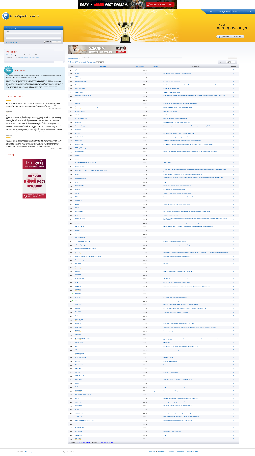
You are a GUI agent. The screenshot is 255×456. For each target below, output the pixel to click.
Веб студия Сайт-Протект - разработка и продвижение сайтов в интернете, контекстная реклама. (188, 144)
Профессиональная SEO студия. (171, 390)
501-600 (106, 442)
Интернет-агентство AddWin (170, 372)
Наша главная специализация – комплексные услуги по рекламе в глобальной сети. (184, 308)
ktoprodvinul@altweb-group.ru (71, 452)
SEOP (77, 77)
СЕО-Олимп (78, 431)
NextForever (78, 402)
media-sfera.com (79, 353)
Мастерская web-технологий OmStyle (85, 248)
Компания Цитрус (80, 126)
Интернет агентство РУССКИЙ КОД (85, 162)
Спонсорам (180, 451)
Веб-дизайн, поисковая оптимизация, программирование (177, 405)
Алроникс (78, 297)
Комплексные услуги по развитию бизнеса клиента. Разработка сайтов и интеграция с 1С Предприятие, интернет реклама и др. (195, 252)
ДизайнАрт (78, 122)
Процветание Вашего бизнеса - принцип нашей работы (177, 122)
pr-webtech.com (79, 427)
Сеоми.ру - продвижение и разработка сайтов (175, 118)
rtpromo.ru (78, 424)
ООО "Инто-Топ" (79, 100)
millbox (77, 383)
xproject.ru (78, 289)
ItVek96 (77, 182)
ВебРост (77, 361)
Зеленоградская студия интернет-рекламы (174, 260)
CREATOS (78, 311)
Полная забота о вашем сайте (171, 88)
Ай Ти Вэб (78, 304)
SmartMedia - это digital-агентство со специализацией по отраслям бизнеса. (182, 140)
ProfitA (77, 215)
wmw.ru (77, 409)
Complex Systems (80, 111)
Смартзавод (78, 327)
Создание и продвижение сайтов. (171, 92)
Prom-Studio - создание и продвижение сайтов (175, 234)
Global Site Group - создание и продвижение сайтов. (176, 278)
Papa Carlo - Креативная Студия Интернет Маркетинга (91, 170)
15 (233, 252)
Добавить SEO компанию (230, 36)
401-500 (101, 442)
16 (233, 319)
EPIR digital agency (80, 148)
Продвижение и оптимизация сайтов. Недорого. (175, 387)
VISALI (77, 282)
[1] (6, 100)
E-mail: (7, 31)
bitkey (76, 301)
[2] (7, 100)
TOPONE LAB (79, 416)
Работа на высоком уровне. (170, 148)
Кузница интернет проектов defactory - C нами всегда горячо (178, 133)
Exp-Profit (78, 263)
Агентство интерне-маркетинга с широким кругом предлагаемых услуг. (181, 223)
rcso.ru (77, 207)
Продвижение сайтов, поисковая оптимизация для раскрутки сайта (180, 346)
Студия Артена (79, 226)
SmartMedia (78, 140)
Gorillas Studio (79, 137)
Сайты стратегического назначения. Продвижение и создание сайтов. (181, 416)
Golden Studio (79, 92)
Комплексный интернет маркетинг (172, 431)
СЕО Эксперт (79, 413)
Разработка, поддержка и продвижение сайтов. (175, 297)
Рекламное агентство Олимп (83, 95)
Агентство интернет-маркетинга (171, 81)
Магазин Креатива (80, 178)
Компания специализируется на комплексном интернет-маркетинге (180, 398)
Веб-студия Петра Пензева (83, 394)
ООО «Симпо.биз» (80, 376)
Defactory (77, 133)
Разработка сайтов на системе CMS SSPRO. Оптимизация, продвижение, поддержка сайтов (186, 286)
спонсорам (247, 12)
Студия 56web (79, 365)
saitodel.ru (78, 129)
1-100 (78, 442)
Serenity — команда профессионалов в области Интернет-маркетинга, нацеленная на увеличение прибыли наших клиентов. (195, 84)
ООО (76, 346)
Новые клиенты (79, 151)
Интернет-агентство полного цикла (172, 438)
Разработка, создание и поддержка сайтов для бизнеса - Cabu (179, 196)
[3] (8, 100)
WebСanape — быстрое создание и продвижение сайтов (177, 379)
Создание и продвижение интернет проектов (174, 100)
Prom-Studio (78, 234)
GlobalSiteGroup (79, 278)
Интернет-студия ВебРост (170, 361)
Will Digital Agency (80, 237)
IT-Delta (77, 252)
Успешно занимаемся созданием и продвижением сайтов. (178, 364)
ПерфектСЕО (79, 390)
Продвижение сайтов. (168, 182)
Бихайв (77, 174)
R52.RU (77, 271)
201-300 (88, 442)
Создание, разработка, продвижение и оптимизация (176, 204)
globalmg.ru (78, 200)
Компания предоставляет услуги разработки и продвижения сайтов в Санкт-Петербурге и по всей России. (190, 151)
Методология (162, 451)
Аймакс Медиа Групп (81, 245)
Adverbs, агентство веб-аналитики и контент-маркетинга (177, 115)
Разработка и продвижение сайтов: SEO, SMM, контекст (177, 256)
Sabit (76, 316)
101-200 (83, 442)
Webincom (78, 438)
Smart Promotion (79, 186)
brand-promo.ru (79, 267)
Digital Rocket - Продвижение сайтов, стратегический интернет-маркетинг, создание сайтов (186, 211)
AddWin (77, 372)
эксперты (236, 12)
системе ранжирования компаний (29, 58)
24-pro (77, 204)
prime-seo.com (79, 70)
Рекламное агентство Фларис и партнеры (87, 107)
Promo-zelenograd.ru (81, 260)
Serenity (77, 85)
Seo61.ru (77, 193)
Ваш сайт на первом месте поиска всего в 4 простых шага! (178, 271)
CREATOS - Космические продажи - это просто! (175, 312)
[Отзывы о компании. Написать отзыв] (75, 78)
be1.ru (77, 159)
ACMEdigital (78, 435)
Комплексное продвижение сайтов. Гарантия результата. (177, 420)
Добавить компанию (192, 451)
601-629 (111, 442)
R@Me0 (77, 230)
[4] (9, 100)
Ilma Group (78, 323)
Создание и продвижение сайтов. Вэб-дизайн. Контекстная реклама (180, 304)
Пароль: (8, 36)
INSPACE (77, 73)
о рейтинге (212, 12)
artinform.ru (78, 334)
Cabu (76, 196)
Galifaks (77, 103)
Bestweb (77, 330)
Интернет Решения (80, 357)
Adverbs (77, 115)
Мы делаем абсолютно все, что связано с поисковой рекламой (179, 435)
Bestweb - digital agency (169, 330)
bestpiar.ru (78, 293)
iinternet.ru (78, 274)
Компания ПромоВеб (81, 81)
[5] (10, 100)
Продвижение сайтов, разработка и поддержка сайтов (177, 73)
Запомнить (48, 41)
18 (233, 275)
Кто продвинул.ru (20, 16)
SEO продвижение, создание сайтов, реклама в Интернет (178, 413)
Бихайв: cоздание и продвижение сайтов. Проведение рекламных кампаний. (182, 174)
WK (76, 350)
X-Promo (77, 223)
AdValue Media (79, 166)
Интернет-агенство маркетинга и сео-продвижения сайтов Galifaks (180, 103)
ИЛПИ (77, 398)
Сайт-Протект (79, 144)
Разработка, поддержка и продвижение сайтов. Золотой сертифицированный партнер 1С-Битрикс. (188, 126)
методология (224, 12)
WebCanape (78, 379)
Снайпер (77, 308)
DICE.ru (77, 189)
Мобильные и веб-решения (170, 111)
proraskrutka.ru (79, 319)
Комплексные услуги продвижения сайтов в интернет (177, 185)
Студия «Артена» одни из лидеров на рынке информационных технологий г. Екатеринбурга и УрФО (188, 226)
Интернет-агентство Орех (82, 338)
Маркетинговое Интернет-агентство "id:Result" (88, 256)
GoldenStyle (78, 405)
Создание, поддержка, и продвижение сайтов (174, 402)
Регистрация (9, 40)
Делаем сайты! (167, 162)
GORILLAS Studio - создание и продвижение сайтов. (176, 137)
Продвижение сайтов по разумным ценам (174, 189)
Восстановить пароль (11, 42)
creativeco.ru (78, 155)
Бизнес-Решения (80, 218)
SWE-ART (78, 286)
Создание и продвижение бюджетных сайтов (174, 350)
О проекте (152, 451)
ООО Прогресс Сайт (81, 118)
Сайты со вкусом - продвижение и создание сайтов (176, 282)
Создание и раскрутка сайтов (170, 215)
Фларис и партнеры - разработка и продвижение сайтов (177, 107)
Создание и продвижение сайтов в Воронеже (174, 241)
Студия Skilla (79, 342)
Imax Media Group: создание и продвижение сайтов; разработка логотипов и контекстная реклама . (188, 245)
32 (233, 96)
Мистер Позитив (80, 88)
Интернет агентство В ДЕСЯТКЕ (84, 420)
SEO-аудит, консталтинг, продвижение (173, 301)
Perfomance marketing (168, 357)
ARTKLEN (78, 368)
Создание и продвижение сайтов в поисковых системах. (177, 193)
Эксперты (171, 451)
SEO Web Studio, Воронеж (82, 241)
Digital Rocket (79, 211)
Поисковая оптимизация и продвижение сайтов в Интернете (178, 323)
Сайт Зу (77, 386)
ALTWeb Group (10, 55)
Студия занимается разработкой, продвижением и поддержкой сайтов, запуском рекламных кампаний (189, 327)
